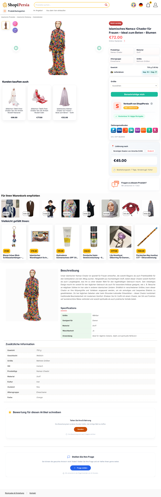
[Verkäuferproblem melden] (151, 103)
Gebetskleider (38, 17)
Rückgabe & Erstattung (14, 493)
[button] (155, 5)
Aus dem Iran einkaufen (56, 10)
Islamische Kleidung (24, 17)
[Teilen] (15, 30)
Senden (80, 429)
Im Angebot (38, 10)
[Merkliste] (15, 23)
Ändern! (151, 151)
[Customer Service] (134, 5)
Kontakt (33, 493)
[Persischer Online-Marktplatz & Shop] (18, 5)
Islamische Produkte (8, 17)
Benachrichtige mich (134, 94)
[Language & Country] (141, 5)
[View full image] (57, 48)
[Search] (106, 4)
